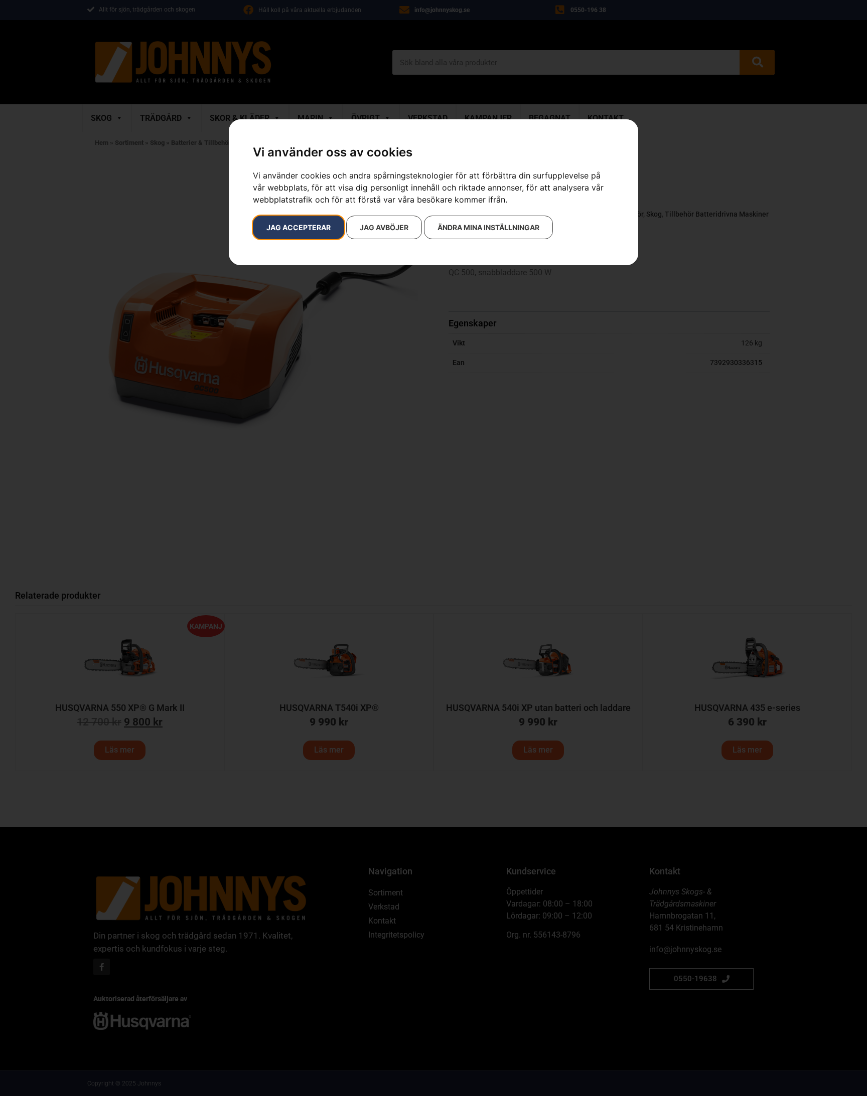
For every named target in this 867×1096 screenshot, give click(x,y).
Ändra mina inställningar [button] (488, 227)
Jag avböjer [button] (384, 227)
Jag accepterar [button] (298, 227)
